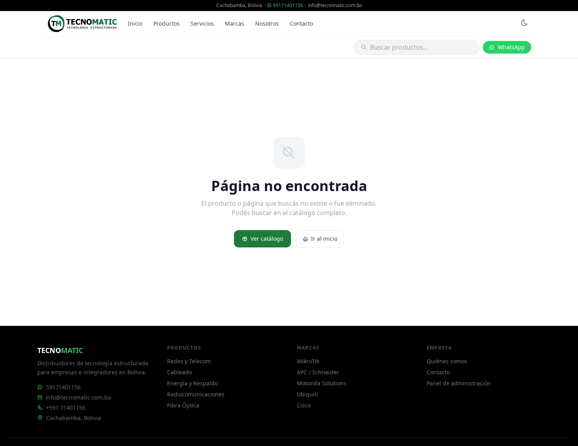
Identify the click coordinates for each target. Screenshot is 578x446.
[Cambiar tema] (524, 24)
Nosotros (267, 23)
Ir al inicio (324, 238)
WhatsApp (511, 47)
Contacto (301, 23)
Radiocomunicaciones (196, 394)
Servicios (202, 23)
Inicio (135, 23)
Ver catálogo (266, 238)
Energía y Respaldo (192, 383)
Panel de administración (459, 383)
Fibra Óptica (183, 405)
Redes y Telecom (189, 361)
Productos (166, 23)
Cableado (179, 372)
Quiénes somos (447, 361)
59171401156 (288, 5)
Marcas (234, 23)
